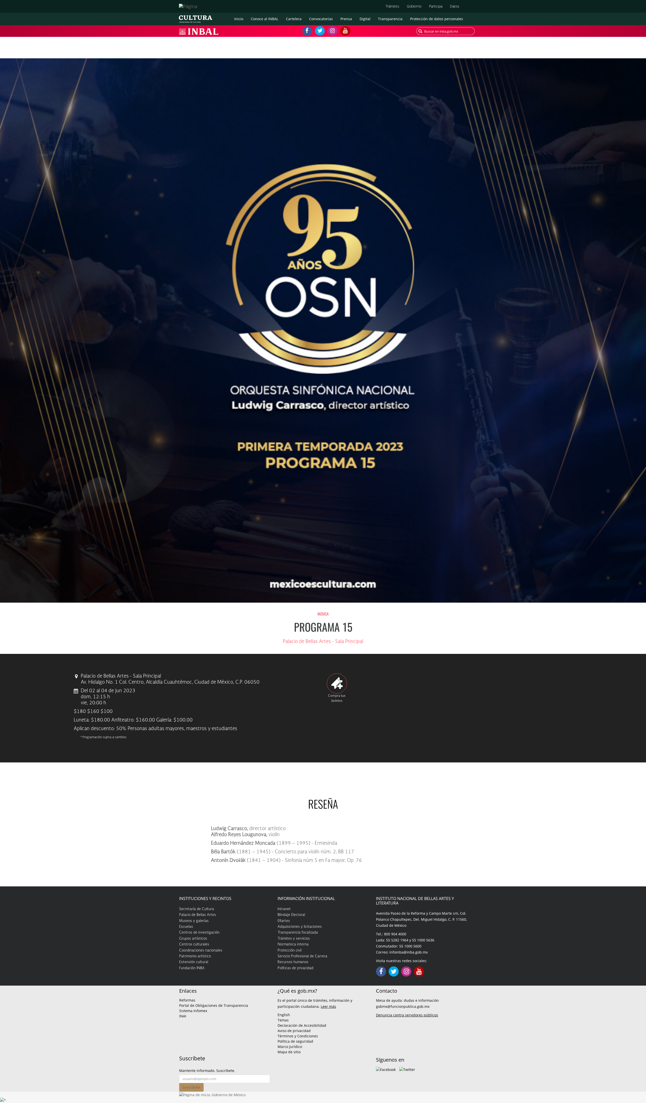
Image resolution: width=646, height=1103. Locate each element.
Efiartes (284, 921)
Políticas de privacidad (295, 968)
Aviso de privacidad (294, 1030)
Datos (454, 6)
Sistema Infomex (193, 1010)
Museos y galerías (194, 921)
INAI (182, 1016)
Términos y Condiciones (298, 1036)
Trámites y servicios (294, 938)
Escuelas (186, 927)
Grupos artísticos (193, 938)
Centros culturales (194, 944)
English (284, 1014)
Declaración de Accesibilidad (302, 1025)
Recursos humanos (293, 962)
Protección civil (290, 950)
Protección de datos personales (436, 18)
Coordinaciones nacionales (200, 950)
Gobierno (414, 6)
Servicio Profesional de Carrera (302, 956)
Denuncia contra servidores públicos (407, 1015)
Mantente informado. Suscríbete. (207, 1070)
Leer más (328, 1006)
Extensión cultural (193, 962)
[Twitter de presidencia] (407, 1069)
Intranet (284, 909)
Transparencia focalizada (298, 932)
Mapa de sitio (289, 1051)
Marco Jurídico (290, 1046)
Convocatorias (321, 18)
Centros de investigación (199, 932)
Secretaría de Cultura (196, 909)
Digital (365, 18)
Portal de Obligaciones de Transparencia (213, 1005)
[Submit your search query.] (420, 31)
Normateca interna (293, 944)
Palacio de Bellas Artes (197, 915)
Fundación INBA (192, 968)
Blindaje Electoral (291, 915)
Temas (283, 1020)
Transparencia (390, 18)
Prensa (346, 18)
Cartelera (294, 18)
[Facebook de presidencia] (386, 1069)
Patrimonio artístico (195, 956)
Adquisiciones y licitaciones (300, 927)
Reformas (187, 1000)
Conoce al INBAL (264, 18)
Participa (435, 6)
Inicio (238, 18)
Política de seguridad (295, 1041)
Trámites (392, 6)
